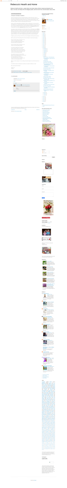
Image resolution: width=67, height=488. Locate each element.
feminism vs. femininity (48, 445)
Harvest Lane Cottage (46, 339)
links (47, 396)
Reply (14, 81)
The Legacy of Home (46, 331)
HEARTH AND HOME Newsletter (47, 395)
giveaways (45, 388)
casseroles (51, 443)
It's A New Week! (49, 261)
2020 (43, 40)
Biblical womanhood (16, 72)
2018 (43, 42)
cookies (43, 417)
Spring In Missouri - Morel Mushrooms (48, 57)
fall (54, 387)
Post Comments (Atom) (18, 111)
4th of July (53, 409)
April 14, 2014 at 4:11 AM (21, 78)
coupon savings (53, 421)
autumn (52, 393)
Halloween (49, 424)
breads (53, 416)
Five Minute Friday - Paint (47, 77)
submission (47, 434)
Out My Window (45, 308)
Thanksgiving (44, 390)
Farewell (44, 352)
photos (43, 383)
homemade (51, 394)
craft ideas (43, 406)
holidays (49, 383)
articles (53, 402)
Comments (44, 152)
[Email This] (23, 71)
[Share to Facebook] (26, 71)
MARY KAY (44, 15)
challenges (52, 428)
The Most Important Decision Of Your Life (48, 105)
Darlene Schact (52, 431)
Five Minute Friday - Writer (47, 85)
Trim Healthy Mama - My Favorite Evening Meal (48, 74)
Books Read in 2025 (50, 266)
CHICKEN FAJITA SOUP (50, 278)
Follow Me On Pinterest (46, 113)
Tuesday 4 (44, 301)
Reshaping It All (53, 436)
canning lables (47, 443)
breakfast (43, 411)
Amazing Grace (45, 60)
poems (52, 415)
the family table (44, 414)
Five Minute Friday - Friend (47, 61)
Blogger (35, 480)
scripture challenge (52, 422)
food (51, 381)
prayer (48, 422)
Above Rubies (45, 435)
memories (47, 415)
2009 (43, 101)
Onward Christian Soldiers (47, 76)
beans (50, 420)
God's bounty (48, 436)
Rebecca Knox (50, 19)
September (45, 51)
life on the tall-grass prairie (47, 410)
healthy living (49, 403)
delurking (43, 445)
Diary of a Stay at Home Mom (47, 316)
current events (52, 438)
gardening (47, 417)
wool (42, 449)
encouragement (21, 72)
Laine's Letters (45, 375)
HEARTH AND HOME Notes (50, 423)
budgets (43, 396)
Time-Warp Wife (45, 437)
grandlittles (48, 401)
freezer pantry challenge (50, 406)
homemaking (48, 398)
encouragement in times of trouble (27, 72)
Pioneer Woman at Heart (46, 324)
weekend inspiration (52, 434)
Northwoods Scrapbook (46, 120)
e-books (52, 411)
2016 (43, 45)
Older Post (37, 109)
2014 (43, 47)
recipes (43, 381)
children (52, 399)
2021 (43, 39)
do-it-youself (43, 403)
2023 (43, 36)
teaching (47, 431)
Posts (44, 27)
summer (51, 396)
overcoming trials (44, 430)
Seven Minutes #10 (49, 340)
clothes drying (47, 438)
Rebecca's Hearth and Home (23, 4)
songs (53, 430)
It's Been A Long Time (50, 272)
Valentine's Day (44, 407)
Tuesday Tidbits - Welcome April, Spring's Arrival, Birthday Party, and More (51, 285)
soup (53, 410)
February (45, 93)
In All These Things (45, 116)
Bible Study (53, 404)
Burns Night (49, 435)
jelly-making (47, 429)
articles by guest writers (45, 420)
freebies (43, 429)
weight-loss (44, 423)
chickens (43, 421)
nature (47, 408)
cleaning (52, 418)
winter (49, 409)
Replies (16, 83)
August (45, 52)
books (43, 393)
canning (49, 418)
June (44, 53)
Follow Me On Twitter (46, 114)
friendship (48, 413)
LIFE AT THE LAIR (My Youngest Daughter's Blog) (47, 119)
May (44, 54)
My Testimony (48, 404)
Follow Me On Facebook (46, 112)
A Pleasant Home (49, 332)
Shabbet (47, 442)
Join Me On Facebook (46, 374)
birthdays (53, 420)
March (44, 92)
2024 (43, 35)
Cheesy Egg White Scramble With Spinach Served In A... (48, 64)
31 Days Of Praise (48, 400)
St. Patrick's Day (52, 408)
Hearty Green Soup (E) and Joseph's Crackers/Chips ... (48, 72)
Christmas (47, 393)
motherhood (52, 429)
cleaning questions (51, 444)
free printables (44, 422)
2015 (43, 46)
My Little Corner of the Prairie (47, 365)
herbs (51, 417)
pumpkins (43, 416)
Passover (43, 442)
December (45, 48)
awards (54, 437)
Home (25, 109)
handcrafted (45, 409)
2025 (43, 34)
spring (47, 387)
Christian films (49, 427)
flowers (52, 392)
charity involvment (46, 444)
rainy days (43, 434)
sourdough (43, 431)
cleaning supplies (47, 421)
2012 (43, 97)
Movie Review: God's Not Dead (47, 62)
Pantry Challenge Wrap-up (50, 366)
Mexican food (53, 424)
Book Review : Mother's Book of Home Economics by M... (48, 79)
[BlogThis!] (24, 71)
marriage (47, 411)
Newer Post (13, 109)
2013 (43, 96)
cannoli (44, 438)
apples (48, 428)
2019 (43, 41)
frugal (42, 400)
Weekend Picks (50, 437)
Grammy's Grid (45, 115)
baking (51, 387)
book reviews (48, 399)
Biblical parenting (44, 427)
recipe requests (49, 430)
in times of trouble (44, 424)
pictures (52, 413)
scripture (51, 389)
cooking (45, 389)
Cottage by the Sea (46, 293)
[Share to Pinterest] (27, 71)
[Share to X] (25, 71)
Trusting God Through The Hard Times (48, 84)
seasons (49, 386)
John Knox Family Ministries (47, 117)
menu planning (44, 394)
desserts (49, 414)
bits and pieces (46, 392)
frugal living (50, 390)
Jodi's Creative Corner (46, 357)
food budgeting (52, 388)
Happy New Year (48, 416)
